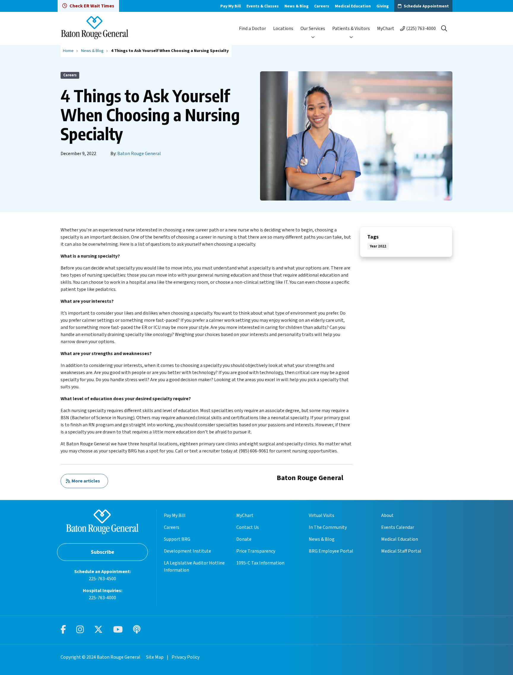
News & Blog (296, 6)
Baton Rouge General (139, 153)
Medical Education (353, 6)
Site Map (155, 657)
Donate (243, 539)
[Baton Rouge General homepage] (95, 28)
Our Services (312, 28)
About (387, 515)
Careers (321, 6)
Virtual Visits (321, 515)
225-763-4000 (102, 597)
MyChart (385, 28)
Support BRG (177, 539)
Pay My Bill (230, 6)
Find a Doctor (252, 28)
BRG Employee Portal (331, 551)
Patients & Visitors (351, 28)
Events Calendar (397, 527)
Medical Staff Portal (401, 551)
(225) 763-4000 (421, 28)
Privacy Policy (186, 657)
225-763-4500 (102, 578)
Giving (382, 6)
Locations (283, 28)
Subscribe (102, 552)
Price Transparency (255, 551)
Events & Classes (262, 6)
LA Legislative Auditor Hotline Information (194, 566)
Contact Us (247, 527)
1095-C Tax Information (260, 563)
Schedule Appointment (426, 6)
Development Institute (187, 551)
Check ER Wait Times (91, 6)
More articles (85, 481)
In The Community (328, 527)
